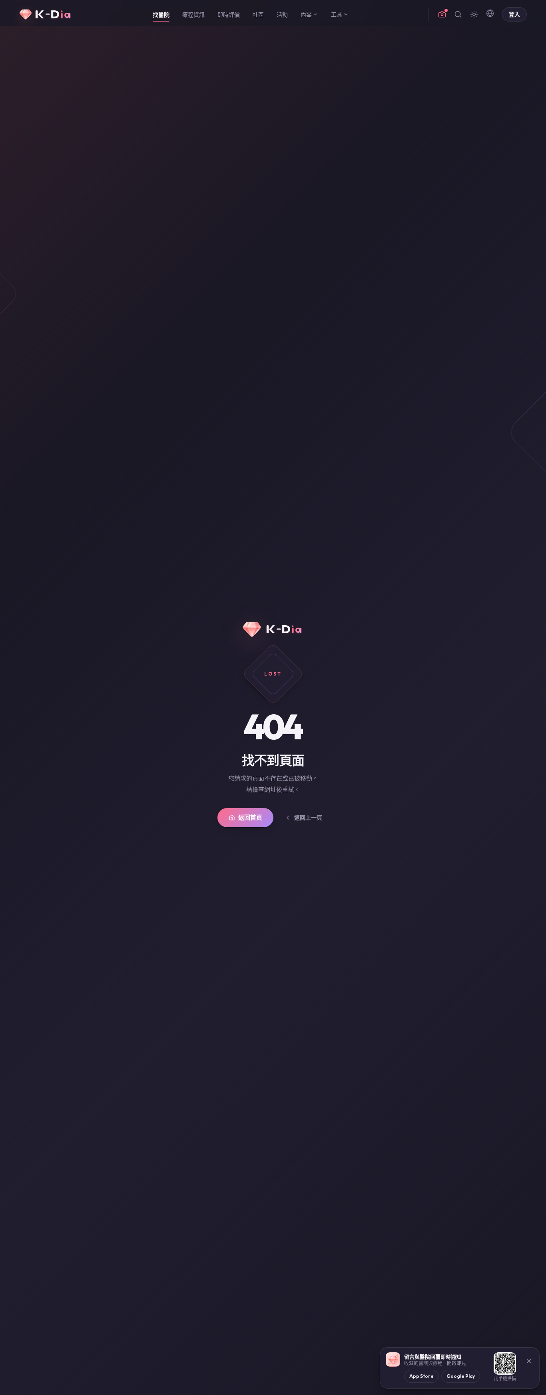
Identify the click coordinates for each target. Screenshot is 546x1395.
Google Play (460, 1376)
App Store (421, 1376)
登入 (514, 14)
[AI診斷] (442, 14)
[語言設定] (490, 13)
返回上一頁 (308, 817)
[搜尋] (458, 14)
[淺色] (474, 14)
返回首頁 (250, 817)
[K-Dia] (46, 14)
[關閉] (529, 1361)
